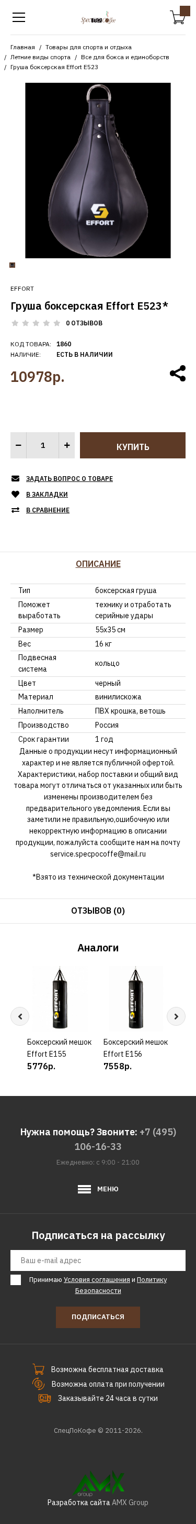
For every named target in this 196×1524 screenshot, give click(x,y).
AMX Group (130, 1502)
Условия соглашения (97, 1279)
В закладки (47, 494)
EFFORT (22, 288)
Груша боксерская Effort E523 (54, 67)
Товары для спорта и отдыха (88, 47)
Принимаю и (98, 1285)
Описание (98, 563)
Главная (22, 47)
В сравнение (48, 510)
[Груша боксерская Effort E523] (98, 169)
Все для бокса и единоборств (125, 57)
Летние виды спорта (40, 57)
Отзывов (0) (98, 910)
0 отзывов (84, 323)
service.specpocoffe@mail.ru (98, 854)
